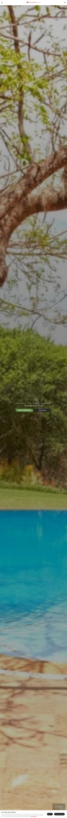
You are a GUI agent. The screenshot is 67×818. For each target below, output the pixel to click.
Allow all (49, 814)
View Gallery (42, 410)
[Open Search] (64, 2)
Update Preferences (59, 814)
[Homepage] (2, 809)
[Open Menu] (1, 2)
